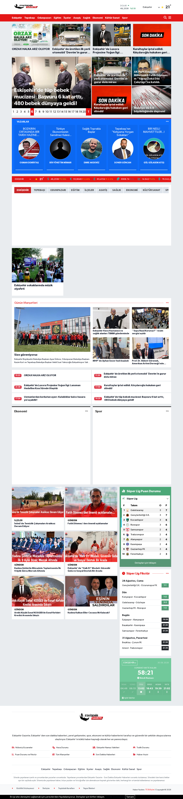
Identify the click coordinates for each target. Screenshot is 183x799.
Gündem (72, 520)
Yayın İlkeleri (89, 788)
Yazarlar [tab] (23, 122)
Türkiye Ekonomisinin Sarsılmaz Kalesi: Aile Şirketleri (60, 132)
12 (54, 111)
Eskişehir (17, 18)
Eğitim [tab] (75, 190)
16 (69, 111)
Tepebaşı (29, 18)
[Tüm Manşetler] (167, 303)
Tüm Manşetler (63, 754)
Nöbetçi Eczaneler (24, 747)
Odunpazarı (44, 18)
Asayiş (77, 18)
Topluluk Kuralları (66, 788)
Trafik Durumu (143, 747)
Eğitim (57, 18)
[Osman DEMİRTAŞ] (29, 148)
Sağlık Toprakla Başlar (91, 130)
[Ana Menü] (169, 18)
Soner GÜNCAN (122, 163)
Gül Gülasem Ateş (154, 163)
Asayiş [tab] (103, 190)
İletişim (46, 788)
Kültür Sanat (112, 18)
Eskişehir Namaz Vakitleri (108, 747)
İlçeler (67, 18)
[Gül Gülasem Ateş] (154, 148)
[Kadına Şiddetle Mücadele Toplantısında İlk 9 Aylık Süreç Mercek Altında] (38, 546)
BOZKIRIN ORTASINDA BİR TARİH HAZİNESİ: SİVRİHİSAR (29, 132)
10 (47, 111)
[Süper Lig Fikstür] (167, 573)
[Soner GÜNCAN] (122, 148)
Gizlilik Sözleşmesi (25, 788)
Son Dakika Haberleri (105, 754)
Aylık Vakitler (129, 698)
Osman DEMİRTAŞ (29, 163)
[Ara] (165, 18)
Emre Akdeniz (91, 163)
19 (80, 111)
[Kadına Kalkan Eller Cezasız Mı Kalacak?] (91, 591)
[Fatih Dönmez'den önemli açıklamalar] (91, 502)
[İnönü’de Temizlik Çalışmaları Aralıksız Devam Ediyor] (38, 502)
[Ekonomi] (86, 411)
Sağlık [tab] (116, 190)
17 (72, 111)
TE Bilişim (149, 790)
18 (76, 111)
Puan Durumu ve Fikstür (26, 754)
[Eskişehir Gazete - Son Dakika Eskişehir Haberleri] (26, 7)
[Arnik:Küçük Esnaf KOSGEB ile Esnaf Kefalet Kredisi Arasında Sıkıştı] (38, 591)
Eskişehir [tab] (23, 190)
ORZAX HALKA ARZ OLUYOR (40, 375)
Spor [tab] (168, 190)
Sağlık (86, 18)
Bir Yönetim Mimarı (60, 163)
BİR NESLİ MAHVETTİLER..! (154, 130)
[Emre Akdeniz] (91, 148)
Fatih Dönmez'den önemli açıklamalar (88, 523)
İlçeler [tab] (89, 190)
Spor (125, 18)
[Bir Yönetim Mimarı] (60, 148)
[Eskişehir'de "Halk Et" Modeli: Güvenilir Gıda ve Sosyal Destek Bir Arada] (91, 546)
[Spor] (167, 411)
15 (65, 111)
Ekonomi (98, 18)
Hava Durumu (62, 747)
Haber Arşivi (142, 754)
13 (58, 111)
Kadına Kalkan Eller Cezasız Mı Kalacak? (89, 613)
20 (84, 111)
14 (61, 111)
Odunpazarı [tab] (58, 190)
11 (50, 111)
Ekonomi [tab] (132, 190)
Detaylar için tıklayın (145, 563)
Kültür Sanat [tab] (151, 190)
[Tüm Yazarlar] (167, 122)
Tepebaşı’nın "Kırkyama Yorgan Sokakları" (123, 132)
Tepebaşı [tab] (39, 190)
